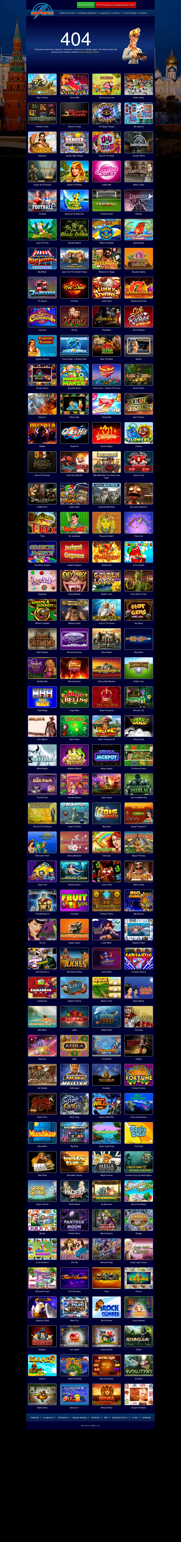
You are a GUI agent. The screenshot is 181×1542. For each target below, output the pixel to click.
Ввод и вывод (80, 1417)
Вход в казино (86, 5)
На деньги (104, 13)
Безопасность (119, 1417)
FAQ (106, 1417)
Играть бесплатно (42, 83)
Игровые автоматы (87, 13)
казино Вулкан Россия (89, 51)
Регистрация (129, 13)
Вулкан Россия (67, 13)
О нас (135, 1417)
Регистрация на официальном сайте (115, 5)
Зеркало (95, 1417)
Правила (146, 1417)
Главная (34, 1417)
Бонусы (116, 13)
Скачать (143, 13)
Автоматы (63, 1417)
